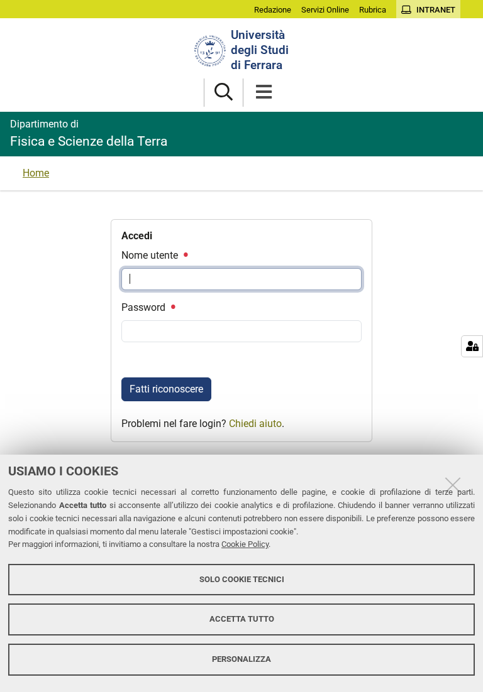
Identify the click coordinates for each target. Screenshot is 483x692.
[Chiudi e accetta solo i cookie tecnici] (453, 485)
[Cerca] (223, 92)
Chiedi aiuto (255, 424)
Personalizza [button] (241, 659)
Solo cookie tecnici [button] (241, 579)
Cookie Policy (245, 544)
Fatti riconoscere (166, 389)
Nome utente (150, 255)
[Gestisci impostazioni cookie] (472, 346)
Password (144, 307)
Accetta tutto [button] (241, 619)
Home (36, 173)
